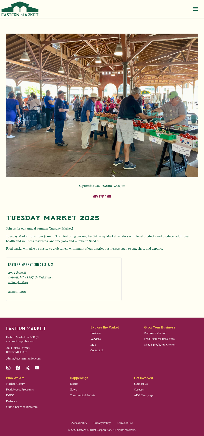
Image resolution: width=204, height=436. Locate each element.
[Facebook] (18, 367)
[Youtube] (37, 367)
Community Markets (82, 395)
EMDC (10, 395)
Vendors (95, 338)
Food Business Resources (159, 338)
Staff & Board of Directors (21, 406)
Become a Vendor (155, 333)
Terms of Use (125, 422)
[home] (20, 9)
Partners (11, 401)
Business (95, 333)
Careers (139, 389)
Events (74, 383)
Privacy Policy (102, 422)
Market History (15, 383)
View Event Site (102, 197)
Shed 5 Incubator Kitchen (159, 344)
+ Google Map (18, 282)
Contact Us (97, 350)
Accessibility (79, 422)
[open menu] (195, 9)
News (73, 389)
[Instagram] (8, 367)
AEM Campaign (144, 395)
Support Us (141, 383)
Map (93, 344)
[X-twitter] (27, 367)
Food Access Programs (20, 389)
